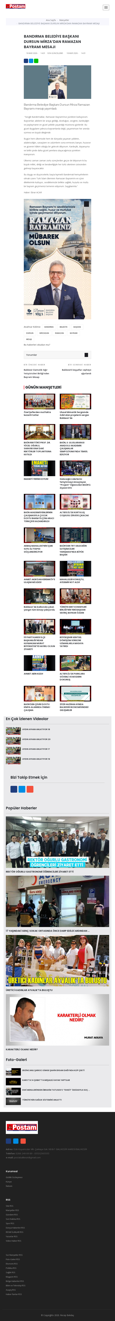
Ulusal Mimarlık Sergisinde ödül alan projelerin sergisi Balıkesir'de (74, 415)
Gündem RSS (12, 1214)
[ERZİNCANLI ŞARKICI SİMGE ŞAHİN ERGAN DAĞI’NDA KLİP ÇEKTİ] (13, 1071)
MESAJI (29, 339)
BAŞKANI (77, 327)
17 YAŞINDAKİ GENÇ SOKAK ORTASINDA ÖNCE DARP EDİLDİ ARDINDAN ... (48, 931)
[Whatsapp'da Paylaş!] (36, 61)
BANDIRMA (49, 327)
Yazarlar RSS (12, 1236)
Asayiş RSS (11, 1289)
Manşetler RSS (12, 1210)
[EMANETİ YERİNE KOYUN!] (39, 468)
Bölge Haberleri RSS (15, 1281)
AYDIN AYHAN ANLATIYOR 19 (36, 759)
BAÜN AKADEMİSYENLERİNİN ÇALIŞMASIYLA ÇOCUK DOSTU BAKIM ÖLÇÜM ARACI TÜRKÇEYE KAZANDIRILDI (39, 517)
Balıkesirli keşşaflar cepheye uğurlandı (76, 369)
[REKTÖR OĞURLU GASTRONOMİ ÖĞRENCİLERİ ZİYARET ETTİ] (57, 841)
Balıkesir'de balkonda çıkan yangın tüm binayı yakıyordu (39, 609)
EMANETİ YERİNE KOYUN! (36, 479)
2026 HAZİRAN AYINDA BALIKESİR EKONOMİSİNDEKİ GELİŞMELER (74, 707)
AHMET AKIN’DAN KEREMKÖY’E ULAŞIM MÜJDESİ (39, 581)
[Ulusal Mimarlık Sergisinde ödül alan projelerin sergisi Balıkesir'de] (75, 401)
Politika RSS (11, 1268)
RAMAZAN (59, 333)
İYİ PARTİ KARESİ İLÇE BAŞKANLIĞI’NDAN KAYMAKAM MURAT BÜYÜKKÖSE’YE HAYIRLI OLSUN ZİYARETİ (39, 643)
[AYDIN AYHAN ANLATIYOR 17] (13, 750)
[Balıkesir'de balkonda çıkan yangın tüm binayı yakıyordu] (39, 596)
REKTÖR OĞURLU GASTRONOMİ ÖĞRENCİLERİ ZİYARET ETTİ (40, 871)
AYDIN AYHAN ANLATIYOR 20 (36, 739)
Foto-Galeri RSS (13, 1259)
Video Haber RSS (13, 1240)
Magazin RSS (12, 1276)
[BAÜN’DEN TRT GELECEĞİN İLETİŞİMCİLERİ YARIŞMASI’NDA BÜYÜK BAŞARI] (75, 535)
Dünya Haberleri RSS (15, 1227)
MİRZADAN (44, 333)
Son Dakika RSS (13, 1219)
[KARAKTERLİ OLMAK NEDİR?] (57, 1019)
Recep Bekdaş (67, 1315)
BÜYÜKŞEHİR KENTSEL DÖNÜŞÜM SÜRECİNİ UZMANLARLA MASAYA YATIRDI (71, 642)
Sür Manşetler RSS (14, 1255)
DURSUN (29, 333)
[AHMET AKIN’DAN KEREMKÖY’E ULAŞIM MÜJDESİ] (39, 568)
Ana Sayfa (51, 20)
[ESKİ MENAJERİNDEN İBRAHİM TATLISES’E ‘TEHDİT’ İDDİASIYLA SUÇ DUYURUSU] (13, 1091)
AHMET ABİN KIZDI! (33, 673)
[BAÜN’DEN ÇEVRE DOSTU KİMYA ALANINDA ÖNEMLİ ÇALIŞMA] (39, 693)
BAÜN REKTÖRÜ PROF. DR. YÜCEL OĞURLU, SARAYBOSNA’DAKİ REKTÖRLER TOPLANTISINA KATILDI (37, 448)
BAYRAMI (73, 333)
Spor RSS (10, 1223)
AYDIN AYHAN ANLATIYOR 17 (36, 749)
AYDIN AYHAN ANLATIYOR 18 (36, 729)
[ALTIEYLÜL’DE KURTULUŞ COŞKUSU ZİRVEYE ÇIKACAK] (75, 501)
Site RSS (9, 1206)
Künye (9, 1181)
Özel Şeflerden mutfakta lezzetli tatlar (37, 414)
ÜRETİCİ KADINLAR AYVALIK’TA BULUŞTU (29, 990)
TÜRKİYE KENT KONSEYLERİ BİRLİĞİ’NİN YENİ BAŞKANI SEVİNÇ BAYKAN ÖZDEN (73, 609)
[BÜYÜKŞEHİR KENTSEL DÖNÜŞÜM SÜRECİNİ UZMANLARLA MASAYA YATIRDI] (75, 626)
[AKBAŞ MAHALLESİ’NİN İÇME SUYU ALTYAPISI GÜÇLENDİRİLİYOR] (39, 535)
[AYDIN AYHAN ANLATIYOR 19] (13, 760)
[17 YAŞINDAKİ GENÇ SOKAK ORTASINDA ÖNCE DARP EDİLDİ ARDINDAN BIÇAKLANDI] (57, 901)
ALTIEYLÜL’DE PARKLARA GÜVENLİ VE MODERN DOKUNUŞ (72, 676)
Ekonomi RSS (12, 1263)
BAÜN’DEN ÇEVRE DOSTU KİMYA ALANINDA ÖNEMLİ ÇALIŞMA (37, 707)
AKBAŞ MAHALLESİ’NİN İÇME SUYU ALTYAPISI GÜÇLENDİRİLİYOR (38, 548)
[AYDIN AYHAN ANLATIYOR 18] (13, 730)
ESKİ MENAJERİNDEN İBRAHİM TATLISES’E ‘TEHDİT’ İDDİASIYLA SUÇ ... (56, 1089)
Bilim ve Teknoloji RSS (15, 1285)
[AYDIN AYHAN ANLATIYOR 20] (13, 740)
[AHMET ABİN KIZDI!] (39, 663)
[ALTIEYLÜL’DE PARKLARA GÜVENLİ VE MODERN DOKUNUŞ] (75, 663)
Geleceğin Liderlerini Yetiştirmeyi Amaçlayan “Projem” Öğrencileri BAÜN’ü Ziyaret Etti (75, 483)
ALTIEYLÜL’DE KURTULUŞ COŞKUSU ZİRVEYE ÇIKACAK (74, 514)
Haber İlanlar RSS (14, 1294)
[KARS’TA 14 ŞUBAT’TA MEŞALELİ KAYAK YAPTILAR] (13, 1081)
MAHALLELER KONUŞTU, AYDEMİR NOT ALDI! (72, 581)
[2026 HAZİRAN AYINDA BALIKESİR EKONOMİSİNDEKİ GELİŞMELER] (75, 693)
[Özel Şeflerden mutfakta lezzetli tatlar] (39, 401)
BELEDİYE (63, 327)
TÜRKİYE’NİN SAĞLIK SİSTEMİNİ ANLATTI (42, 1099)
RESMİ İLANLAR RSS (14, 1232)
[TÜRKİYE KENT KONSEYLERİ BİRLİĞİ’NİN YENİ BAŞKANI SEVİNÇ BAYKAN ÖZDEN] (75, 596)
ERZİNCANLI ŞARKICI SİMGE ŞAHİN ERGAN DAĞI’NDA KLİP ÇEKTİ (53, 1070)
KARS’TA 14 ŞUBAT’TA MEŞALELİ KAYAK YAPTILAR (46, 1080)
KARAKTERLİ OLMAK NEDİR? (22, 1049)
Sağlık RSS (10, 1272)
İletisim (9, 1186)
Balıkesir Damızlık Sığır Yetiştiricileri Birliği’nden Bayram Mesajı (36, 370)
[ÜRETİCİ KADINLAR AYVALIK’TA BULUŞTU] (57, 960)
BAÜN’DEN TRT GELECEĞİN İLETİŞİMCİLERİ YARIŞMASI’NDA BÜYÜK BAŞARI (73, 550)
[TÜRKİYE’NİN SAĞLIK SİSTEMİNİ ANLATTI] (13, 1101)
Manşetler (64, 20)
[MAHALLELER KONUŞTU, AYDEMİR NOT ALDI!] (75, 568)
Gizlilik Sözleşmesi (14, 1177)
